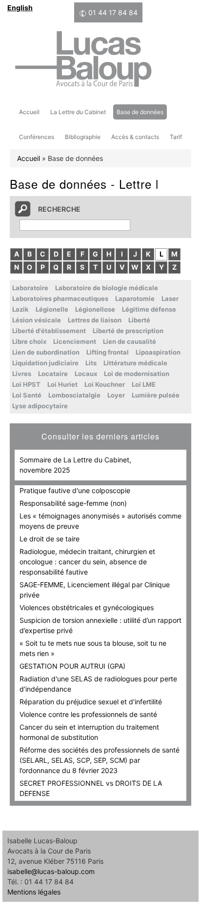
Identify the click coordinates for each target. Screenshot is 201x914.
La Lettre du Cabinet (78, 112)
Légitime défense (149, 309)
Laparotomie (135, 298)
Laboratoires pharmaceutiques (60, 298)
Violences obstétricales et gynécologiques (87, 607)
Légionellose (95, 309)
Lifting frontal (107, 352)
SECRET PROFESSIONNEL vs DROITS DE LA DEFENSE (91, 788)
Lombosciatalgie (74, 395)
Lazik (20, 309)
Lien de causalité (129, 341)
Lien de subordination (46, 352)
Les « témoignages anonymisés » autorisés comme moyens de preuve (100, 521)
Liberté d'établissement (49, 331)
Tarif (176, 136)
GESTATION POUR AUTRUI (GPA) (72, 666)
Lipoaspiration (158, 352)
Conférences (36, 136)
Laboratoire (30, 288)
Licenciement (74, 341)
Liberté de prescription (128, 331)
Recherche (59, 209)
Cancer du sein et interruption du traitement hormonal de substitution (89, 732)
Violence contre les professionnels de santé (88, 714)
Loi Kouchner (104, 384)
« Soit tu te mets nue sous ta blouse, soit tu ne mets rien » (93, 648)
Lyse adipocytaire (40, 406)
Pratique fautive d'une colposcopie (75, 490)
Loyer (116, 395)
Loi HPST (26, 384)
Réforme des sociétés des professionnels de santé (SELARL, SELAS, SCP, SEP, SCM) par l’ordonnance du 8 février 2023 (100, 760)
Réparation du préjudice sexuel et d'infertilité (91, 701)
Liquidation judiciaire (45, 363)
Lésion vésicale (36, 320)
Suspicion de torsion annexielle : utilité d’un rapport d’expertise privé (100, 625)
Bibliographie (82, 136)
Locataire (53, 374)
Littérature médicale (135, 363)
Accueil (29, 112)
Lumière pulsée (156, 395)
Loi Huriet (62, 384)
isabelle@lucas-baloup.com (51, 871)
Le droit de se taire (50, 539)
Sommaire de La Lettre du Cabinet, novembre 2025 (75, 465)
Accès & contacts (135, 136)
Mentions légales (33, 892)
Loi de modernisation (136, 374)
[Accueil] (83, 60)
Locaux (86, 374)
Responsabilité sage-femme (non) (73, 503)
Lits (91, 363)
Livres (21, 374)
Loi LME (144, 384)
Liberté (139, 320)
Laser (170, 298)
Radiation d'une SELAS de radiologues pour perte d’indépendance (98, 684)
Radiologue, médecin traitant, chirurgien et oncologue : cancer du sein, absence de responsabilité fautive (87, 561)
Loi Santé (26, 395)
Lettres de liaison (94, 320)
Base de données (140, 112)
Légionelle (52, 309)
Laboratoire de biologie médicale (106, 288)
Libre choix (29, 341)
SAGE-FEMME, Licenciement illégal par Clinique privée (95, 589)
